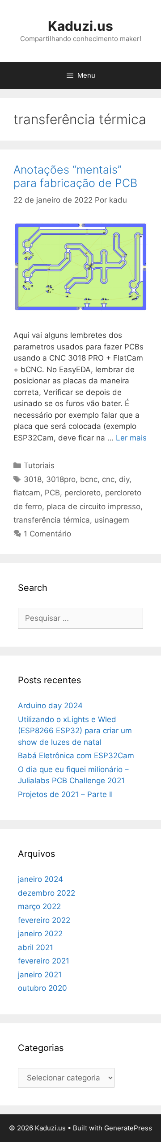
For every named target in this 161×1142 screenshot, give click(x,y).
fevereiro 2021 (43, 960)
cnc (108, 479)
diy (124, 479)
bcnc (88, 479)
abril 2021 (35, 947)
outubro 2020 (42, 988)
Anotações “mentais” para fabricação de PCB (75, 176)
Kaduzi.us (80, 26)
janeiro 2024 (40, 879)
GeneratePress (128, 1128)
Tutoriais (39, 465)
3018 (33, 479)
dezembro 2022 (46, 893)
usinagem (111, 519)
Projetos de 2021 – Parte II (65, 794)
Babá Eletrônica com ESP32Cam (76, 755)
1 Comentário (47, 533)
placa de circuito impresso (93, 506)
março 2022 (39, 906)
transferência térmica (51, 519)
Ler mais (131, 437)
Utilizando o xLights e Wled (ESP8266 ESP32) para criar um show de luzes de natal (75, 731)
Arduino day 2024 (50, 705)
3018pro (61, 479)
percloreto (82, 492)
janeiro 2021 (40, 974)
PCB (52, 492)
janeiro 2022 (40, 933)
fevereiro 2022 (44, 920)
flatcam (26, 492)
